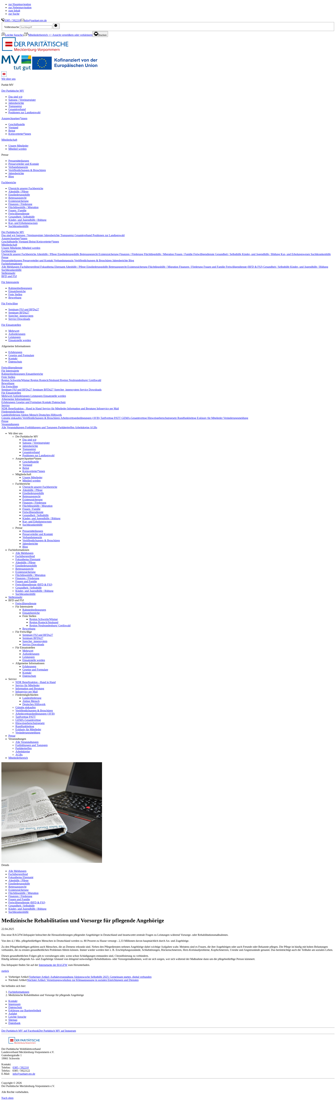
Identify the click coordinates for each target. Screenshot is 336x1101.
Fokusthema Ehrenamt (53, 266)
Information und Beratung (82, 408)
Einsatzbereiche (17, 291)
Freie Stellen (15, 294)
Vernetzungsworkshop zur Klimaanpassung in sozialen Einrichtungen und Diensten (83, 980)
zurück (5, 970)
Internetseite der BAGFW (53, 964)
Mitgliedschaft (9, 139)
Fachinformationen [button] (11, 263)
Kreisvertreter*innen (19, 133)
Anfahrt (12, 1013)
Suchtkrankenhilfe (18, 226)
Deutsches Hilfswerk (50, 414)
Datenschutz (15, 361)
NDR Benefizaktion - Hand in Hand (21, 408)
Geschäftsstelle (16, 124)
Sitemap (12, 1019)
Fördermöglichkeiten (12, 411)
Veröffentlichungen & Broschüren (27, 170)
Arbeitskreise (82, 427)
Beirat (11, 130)
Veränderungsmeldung (235, 417)
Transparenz (15, 106)
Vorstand (13, 127)
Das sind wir (15, 96)
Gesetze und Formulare (21, 355)
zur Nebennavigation (19, 7)
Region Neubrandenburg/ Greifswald (80, 380)
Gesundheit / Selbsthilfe (21, 216)
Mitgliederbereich (38, 34)
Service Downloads (19, 318)
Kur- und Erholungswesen (23, 223)
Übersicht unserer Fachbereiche (25, 188)
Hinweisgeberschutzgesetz (162, 417)
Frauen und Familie (215, 266)
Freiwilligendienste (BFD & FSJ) (244, 266)
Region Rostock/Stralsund (45, 380)
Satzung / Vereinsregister (22, 99)
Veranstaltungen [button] (10, 424)
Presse (4, 257)
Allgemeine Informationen (15, 399)
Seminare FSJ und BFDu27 (23, 309)
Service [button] (5, 405)
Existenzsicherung (18, 200)
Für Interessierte (10, 282)
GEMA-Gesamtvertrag (134, 417)
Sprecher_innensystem (20, 315)
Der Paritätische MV (12, 90)
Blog (11, 176)
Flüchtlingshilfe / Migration (23, 207)
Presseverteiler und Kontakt (23, 163)
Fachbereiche (8, 182)
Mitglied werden (17, 148)
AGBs (93, 427)
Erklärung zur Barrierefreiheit (24, 1010)
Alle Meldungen (10, 266)
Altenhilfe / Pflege (18, 191)
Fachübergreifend (30, 266)
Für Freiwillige (9, 303)
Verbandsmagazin (18, 167)
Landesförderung (11, 414)
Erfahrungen (15, 352)
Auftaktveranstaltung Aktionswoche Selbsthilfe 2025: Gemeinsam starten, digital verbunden (90, 976)
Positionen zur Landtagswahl (24, 112)
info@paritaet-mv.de (35, 20)
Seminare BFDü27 (18, 312)
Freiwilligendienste (18, 213)
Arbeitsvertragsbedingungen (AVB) (80, 417)
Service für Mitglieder (54, 408)
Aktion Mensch (30, 414)
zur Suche (13, 13)
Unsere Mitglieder (18, 145)
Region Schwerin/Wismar (15, 380)
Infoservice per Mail (108, 408)
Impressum (14, 1004)
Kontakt (12, 358)
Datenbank (14, 1023)
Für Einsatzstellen (11, 324)
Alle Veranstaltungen (13, 427)
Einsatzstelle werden (19, 340)
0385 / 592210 (13, 20)
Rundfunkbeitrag (187, 417)
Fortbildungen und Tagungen (41, 427)
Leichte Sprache (14, 34)
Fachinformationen (18, 991)
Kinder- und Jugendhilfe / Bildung (27, 219)
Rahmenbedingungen (20, 288)
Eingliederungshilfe (19, 194)
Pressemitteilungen (18, 160)
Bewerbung (14, 297)
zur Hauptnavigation (19, 4)
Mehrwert (13, 330)
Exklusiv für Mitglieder (210, 417)
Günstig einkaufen (11, 417)
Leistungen (14, 337)
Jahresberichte (16, 102)
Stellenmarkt (8, 273)
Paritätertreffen (66, 427)
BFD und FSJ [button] (9, 276)
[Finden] (56, 26)
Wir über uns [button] (8, 78)
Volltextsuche (11, 27)
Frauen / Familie (17, 210)
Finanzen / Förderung (20, 204)
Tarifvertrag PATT (110, 417)
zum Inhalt (14, 10)
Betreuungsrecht (17, 197)
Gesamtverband (17, 109)
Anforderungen (16, 333)
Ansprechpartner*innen (14, 118)
